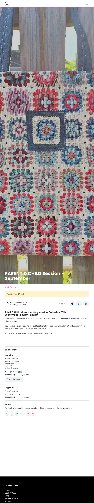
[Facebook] (7, 413)
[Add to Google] (86, 303)
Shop (7, 496)
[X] (12, 413)
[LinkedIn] (17, 413)
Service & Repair (12, 498)
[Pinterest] (28, 413)
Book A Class (10, 493)
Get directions (15, 379)
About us (8, 501)
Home (7, 490)
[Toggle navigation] (87, 3)
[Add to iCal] (72, 303)
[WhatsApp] (22, 413)
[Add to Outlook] (79, 303)
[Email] (33, 413)
